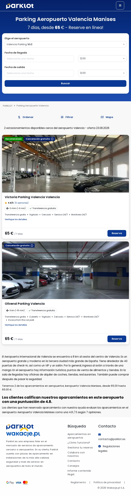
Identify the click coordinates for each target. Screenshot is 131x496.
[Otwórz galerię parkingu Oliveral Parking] (65, 270)
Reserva (117, 233)
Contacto (74, 461)
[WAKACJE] (23, 433)
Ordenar (27, 117)
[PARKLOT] (19, 426)
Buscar (65, 83)
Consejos (73, 466)
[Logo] (19, 6)
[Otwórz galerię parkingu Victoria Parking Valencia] (65, 164)
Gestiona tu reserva (80, 447)
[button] (67, 117)
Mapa (109, 117)
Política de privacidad (107, 482)
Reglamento (78, 482)
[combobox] (65, 44)
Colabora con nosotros (76, 454)
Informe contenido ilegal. (79, 472)
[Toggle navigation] (120, 5)
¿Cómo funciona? (79, 442)
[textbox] (65, 44)
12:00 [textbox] (83, 58)
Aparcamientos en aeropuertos (79, 435)
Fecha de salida (15, 67)
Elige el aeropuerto (17, 38)
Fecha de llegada (16, 52)
